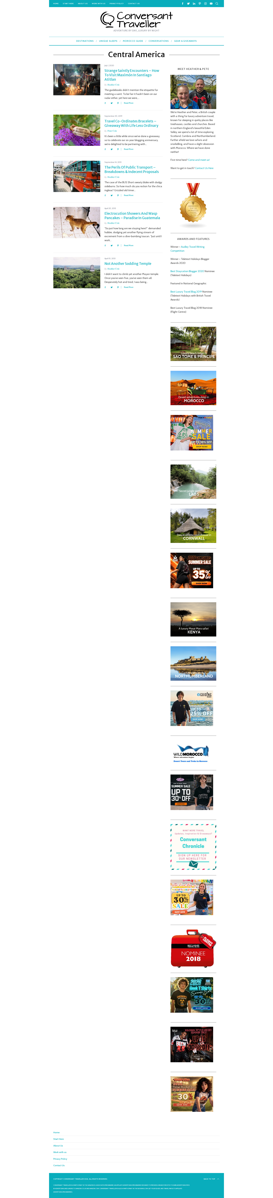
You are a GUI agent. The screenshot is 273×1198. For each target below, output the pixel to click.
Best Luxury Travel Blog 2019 (186, 291)
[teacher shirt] (191, 914)
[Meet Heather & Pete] (193, 108)
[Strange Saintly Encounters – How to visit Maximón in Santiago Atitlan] (76, 79)
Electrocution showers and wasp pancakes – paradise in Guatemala (132, 215)
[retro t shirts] (191, 1111)
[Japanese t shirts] (191, 449)
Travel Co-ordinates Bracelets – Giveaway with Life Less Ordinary (131, 123)
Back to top (209, 1179)
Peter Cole (112, 130)
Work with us (98, 3)
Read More (128, 103)
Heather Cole (113, 84)
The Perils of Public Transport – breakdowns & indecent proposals (132, 169)
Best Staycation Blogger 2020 (187, 271)
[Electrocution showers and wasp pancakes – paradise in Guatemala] (76, 222)
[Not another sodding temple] (76, 272)
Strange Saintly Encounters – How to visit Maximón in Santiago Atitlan (132, 75)
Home (56, 3)
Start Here (68, 3)
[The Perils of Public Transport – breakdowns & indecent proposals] (76, 176)
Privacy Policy (117, 3)
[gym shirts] (191, 587)
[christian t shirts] (191, 725)
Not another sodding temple (128, 263)
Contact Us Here (204, 168)
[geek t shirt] (191, 1011)
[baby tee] (191, 809)
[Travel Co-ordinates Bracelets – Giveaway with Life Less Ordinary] (76, 130)
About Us (83, 3)
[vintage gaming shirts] (191, 1061)
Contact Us (134, 3)
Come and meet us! (199, 159)
